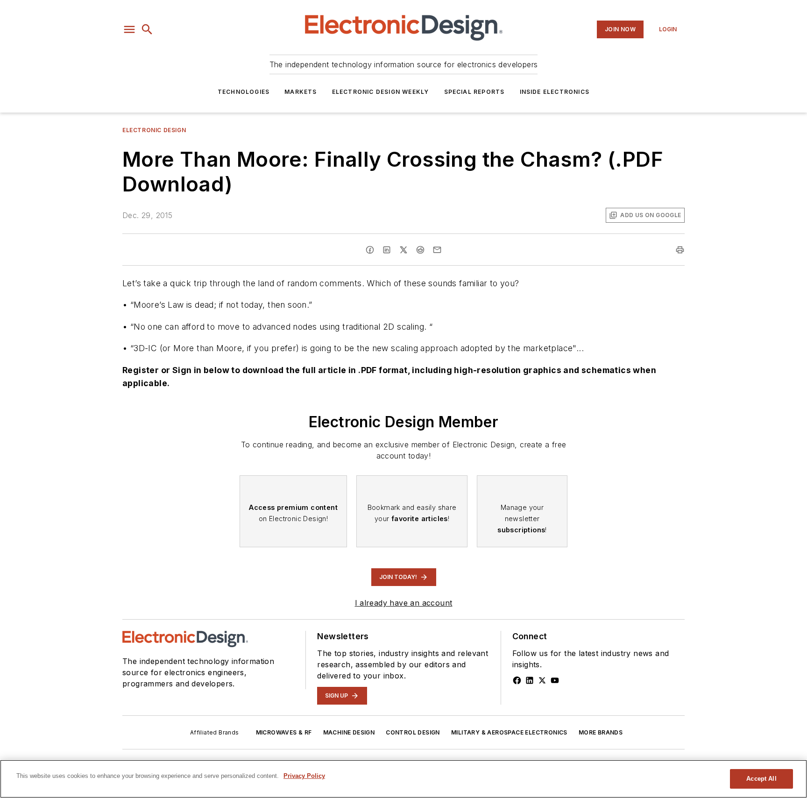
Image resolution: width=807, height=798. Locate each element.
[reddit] (420, 249)
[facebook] (370, 249)
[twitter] (403, 249)
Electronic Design (154, 130)
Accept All (761, 778)
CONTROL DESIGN (413, 732)
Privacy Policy (304, 775)
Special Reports (474, 91)
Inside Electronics (555, 91)
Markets (300, 91)
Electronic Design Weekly (380, 91)
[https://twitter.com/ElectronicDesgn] (542, 680)
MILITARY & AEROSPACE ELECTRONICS (509, 732)
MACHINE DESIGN (349, 732)
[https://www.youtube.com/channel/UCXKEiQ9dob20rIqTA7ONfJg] (554, 680)
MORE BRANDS (601, 732)
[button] (129, 29)
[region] (403, 779)
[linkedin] (386, 249)
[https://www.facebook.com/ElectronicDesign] (517, 680)
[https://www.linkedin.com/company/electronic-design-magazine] (529, 680)
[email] (437, 249)
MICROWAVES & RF (284, 732)
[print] (680, 249)
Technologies (243, 91)
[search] (147, 29)
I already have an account (404, 602)
